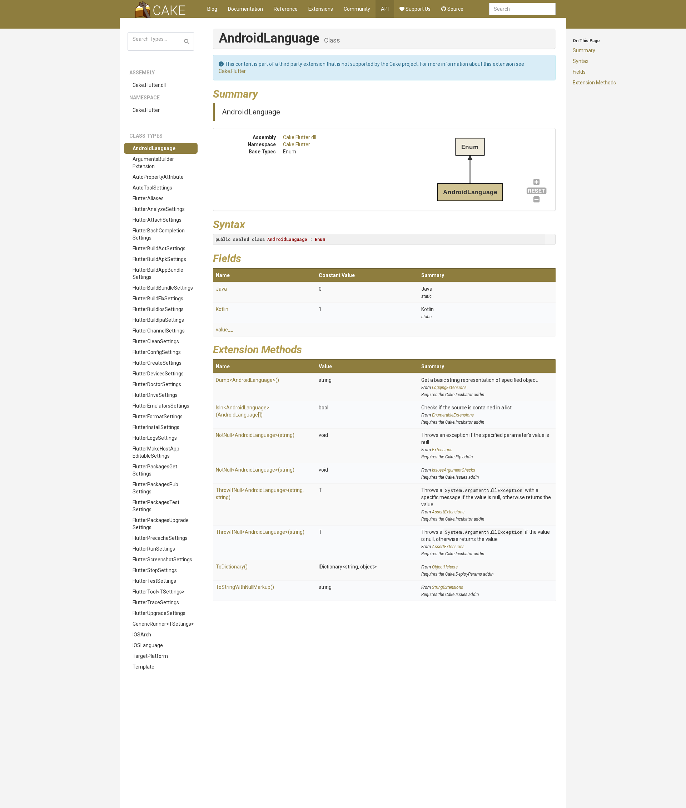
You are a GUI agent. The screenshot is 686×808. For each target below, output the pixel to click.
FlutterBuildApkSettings (159, 259)
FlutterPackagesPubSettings (155, 488)
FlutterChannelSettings (159, 331)
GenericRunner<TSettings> (163, 624)
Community (357, 9)
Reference (286, 9)
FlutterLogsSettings (155, 438)
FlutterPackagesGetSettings (155, 470)
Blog (212, 9)
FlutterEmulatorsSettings (161, 406)
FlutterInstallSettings (156, 427)
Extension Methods (594, 82)
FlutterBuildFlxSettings (158, 298)
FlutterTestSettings (154, 581)
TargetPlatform (150, 656)
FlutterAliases (148, 198)
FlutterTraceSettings (156, 602)
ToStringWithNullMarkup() (245, 587)
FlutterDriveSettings (155, 395)
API (385, 9)
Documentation (245, 9)
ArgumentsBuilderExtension (153, 162)
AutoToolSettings (152, 188)
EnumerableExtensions (453, 415)
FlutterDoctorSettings (157, 384)
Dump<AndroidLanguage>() (247, 380)
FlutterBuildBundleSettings (163, 288)
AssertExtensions (448, 511)
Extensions (320, 9)
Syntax (580, 61)
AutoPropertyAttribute (158, 177)
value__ (225, 329)
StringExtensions (447, 587)
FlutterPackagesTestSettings (156, 505)
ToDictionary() (232, 567)
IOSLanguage (148, 645)
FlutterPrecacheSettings (160, 538)
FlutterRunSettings (154, 549)
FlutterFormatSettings (158, 416)
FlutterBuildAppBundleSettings (158, 273)
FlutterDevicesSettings (158, 373)
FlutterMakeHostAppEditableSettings (156, 452)
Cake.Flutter (146, 110)
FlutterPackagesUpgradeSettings (161, 523)
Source (454, 9)
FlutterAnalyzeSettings (159, 209)
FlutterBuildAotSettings (159, 248)
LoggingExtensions (449, 387)
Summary (584, 50)
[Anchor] (263, 93)
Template (143, 667)
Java (221, 289)
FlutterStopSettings (155, 570)
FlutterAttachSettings (157, 220)
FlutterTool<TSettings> (159, 592)
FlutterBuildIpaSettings (158, 320)
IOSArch (142, 634)
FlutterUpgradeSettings (159, 613)
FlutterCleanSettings (156, 341)
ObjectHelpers (445, 567)
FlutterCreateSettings (157, 363)
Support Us (417, 9)
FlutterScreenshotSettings (162, 559)
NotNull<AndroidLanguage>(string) (255, 435)
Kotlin (222, 309)
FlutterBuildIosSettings (158, 309)
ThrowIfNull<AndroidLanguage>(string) (260, 532)
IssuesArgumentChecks (453, 470)
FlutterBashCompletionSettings (159, 234)
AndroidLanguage (154, 148)
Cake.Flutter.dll (149, 85)
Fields (579, 72)
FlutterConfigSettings (157, 352)
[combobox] (522, 9)
